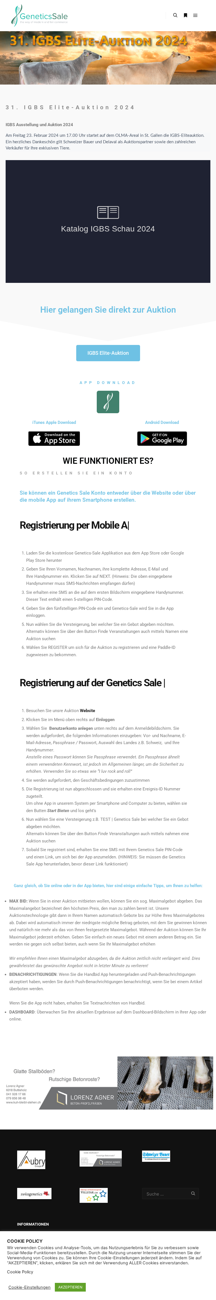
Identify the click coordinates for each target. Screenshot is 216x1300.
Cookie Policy (20, 1271)
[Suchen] (175, 15)
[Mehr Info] (185, 15)
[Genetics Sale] (39, 15)
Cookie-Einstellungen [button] (29, 1287)
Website (87, 728)
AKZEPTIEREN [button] (70, 1287)
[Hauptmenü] (195, 15)
